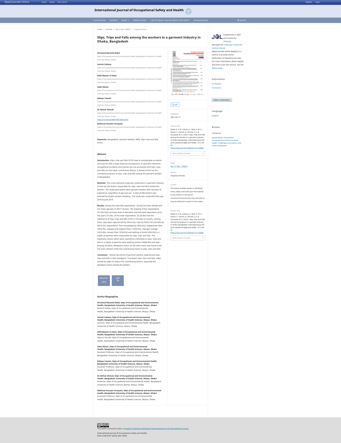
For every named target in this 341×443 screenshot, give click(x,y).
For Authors (216, 88)
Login (317, 2)
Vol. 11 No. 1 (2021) (123, 29)
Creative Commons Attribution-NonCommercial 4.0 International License (156, 428)
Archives (113, 20)
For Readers (216, 84)
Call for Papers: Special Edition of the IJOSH (170, 20)
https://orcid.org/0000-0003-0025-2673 (112, 119)
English (215, 115)
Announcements (200, 20)
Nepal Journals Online (17, 1)
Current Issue (99, 20)
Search (242, 20)
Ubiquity (227, 41)
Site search (62, 2)
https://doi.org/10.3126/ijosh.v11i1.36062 (187, 148)
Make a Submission (222, 100)
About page (217, 68)
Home (44, 2)
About (52, 2)
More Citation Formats (181, 153)
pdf (175, 104)
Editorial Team (139, 20)
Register (309, 2)
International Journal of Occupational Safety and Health (139, 10)
